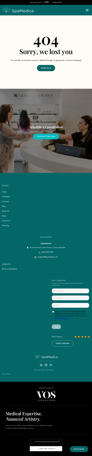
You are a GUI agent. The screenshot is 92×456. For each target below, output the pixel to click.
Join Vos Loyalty (46, 449)
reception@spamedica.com (47, 257)
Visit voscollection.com (46, 442)
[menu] (87, 10)
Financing (5, 225)
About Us (5, 211)
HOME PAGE (46, 68)
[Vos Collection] (46, 2)
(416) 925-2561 (48, 252)
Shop (4, 216)
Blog (3, 206)
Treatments (6, 196)
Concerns (5, 201)
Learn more (57, 2)
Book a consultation (9, 269)
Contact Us (6, 220)
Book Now (79, 449)
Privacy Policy (6, 374)
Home (4, 191)
